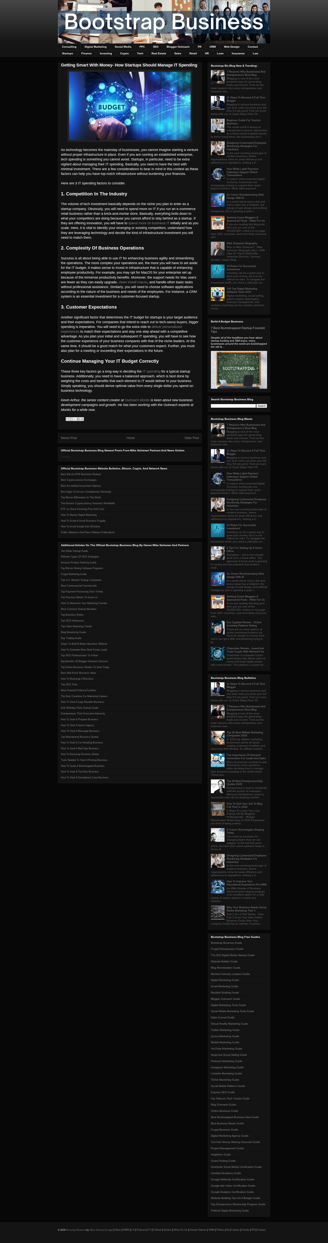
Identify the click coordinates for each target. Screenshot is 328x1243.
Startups (67, 53)
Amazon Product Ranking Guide (78, 562)
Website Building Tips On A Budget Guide (235, 1198)
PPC (142, 46)
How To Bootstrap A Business (77, 678)
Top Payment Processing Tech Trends (82, 591)
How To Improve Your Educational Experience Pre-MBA (246, 883)
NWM (126, 1229)
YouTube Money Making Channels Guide (235, 1141)
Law (255, 53)
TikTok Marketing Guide (225, 1079)
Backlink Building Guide (225, 992)
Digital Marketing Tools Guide (228, 1005)
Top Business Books (72, 614)
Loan (220, 53)
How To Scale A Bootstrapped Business (83, 765)
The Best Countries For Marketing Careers (84, 696)
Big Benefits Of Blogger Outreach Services (84, 661)
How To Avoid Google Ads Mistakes (80, 526)
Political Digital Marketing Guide (230, 1210)
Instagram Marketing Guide (227, 1067)
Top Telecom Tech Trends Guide (230, 1098)
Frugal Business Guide (224, 1129)
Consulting (69, 46)
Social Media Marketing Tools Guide (232, 1011)
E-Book (157, 1229)
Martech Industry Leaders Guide (230, 973)
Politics (220, 1229)
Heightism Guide (221, 1154)
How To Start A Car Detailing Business (82, 742)
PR (199, 46)
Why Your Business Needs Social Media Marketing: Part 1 (246, 909)
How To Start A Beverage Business (80, 731)
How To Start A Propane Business (79, 719)
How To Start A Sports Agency (77, 725)
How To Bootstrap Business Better (80, 754)
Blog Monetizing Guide (73, 632)
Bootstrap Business (76, 1229)
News (118, 1229)
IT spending (151, 371)
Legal (110, 1229)
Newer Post (69, 438)
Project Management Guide (227, 1148)
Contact (253, 46)
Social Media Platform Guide (228, 1085)
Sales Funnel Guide (223, 1017)
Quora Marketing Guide (225, 1036)
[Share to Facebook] (78, 419)
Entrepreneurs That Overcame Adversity (83, 713)
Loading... (66, 456)
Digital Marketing (96, 46)
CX (133, 1229)
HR (207, 53)
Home (131, 438)
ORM (213, 46)
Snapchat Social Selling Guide (229, 1054)
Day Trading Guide (71, 638)
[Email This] (67, 419)
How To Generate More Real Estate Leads (84, 649)
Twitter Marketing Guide (225, 1029)
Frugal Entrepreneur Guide (227, 948)
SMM (211, 1229)
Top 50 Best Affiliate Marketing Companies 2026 (245, 734)
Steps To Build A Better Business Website (84, 643)
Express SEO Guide (223, 1092)
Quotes (167, 1229)
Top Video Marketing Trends (76, 626)
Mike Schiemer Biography (242, 243)
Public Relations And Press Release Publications (88, 532)
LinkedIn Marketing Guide (226, 1073)
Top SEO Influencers (72, 620)
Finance (86, 53)
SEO (155, 46)
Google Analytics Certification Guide (232, 1191)
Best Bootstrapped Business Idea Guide (235, 1117)
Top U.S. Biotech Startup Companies (81, 580)
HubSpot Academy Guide (226, 1173)
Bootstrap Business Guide (226, 942)
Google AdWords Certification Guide (232, 1179)
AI (227, 1229)
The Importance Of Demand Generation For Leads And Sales (246, 756)
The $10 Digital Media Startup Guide (233, 955)
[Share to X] (75, 419)
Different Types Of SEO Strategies (80, 556)
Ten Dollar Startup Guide (74, 551)
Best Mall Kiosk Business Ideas (78, 672)
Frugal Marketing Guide (74, 574)
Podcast (141, 1229)
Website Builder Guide (224, 961)
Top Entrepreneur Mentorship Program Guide (238, 1204)
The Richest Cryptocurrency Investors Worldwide (88, 503)
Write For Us (180, 1229)
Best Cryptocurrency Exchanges (79, 480)
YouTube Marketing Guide (226, 1048)
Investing (106, 53)
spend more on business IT (149, 223)
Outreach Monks (137, 400)
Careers (235, 1229)
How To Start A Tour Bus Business (80, 771)
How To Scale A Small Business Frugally (83, 520)
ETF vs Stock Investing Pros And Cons (82, 509)
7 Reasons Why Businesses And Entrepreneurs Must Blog (246, 73)
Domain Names (197, 1229)
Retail (193, 53)
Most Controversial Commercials (79, 585)
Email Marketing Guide (224, 986)
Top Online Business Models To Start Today (85, 667)
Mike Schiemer (97, 1229)
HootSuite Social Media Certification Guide (236, 1166)
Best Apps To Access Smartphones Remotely (86, 491)
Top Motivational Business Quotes (80, 736)
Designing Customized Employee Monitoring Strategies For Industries (246, 146)
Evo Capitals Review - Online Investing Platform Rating (244, 624)
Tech (140, 53)
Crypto (124, 53)
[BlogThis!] (71, 419)
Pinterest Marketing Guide (226, 1061)
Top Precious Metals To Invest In (79, 597)
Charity (245, 1229)
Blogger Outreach (178, 46)
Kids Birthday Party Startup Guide (79, 707)
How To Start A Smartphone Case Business (85, 777)
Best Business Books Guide (227, 1123)
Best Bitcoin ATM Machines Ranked (81, 474)
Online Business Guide (224, 1110)
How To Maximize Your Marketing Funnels (84, 603)
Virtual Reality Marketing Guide (229, 1023)
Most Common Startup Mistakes (79, 609)
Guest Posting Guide (223, 1160)
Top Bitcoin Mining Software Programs (82, 568)
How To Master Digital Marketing (79, 514)
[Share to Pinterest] (82, 419)
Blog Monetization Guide (225, 967)
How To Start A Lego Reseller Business (82, 701)
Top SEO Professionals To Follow (79, 655)
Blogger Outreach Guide (225, 998)
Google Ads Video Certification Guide (233, 1185)
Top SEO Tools (69, 684)
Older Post (191, 438)
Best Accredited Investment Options (81, 485)
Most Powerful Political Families (78, 690)
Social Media (123, 46)
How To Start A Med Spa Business (80, 748)
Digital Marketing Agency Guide (229, 1135)
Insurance (238, 53)
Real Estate (158, 53)
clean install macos (133, 282)
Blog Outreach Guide (223, 1104)
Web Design (232, 46)
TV (149, 1229)
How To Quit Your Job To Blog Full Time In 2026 (244, 805)
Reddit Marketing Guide (225, 1042)
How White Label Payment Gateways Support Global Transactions (242, 172)
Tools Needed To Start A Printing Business (84, 760)
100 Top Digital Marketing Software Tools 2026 (242, 290)
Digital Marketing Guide (225, 980)
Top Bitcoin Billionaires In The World (81, 497)
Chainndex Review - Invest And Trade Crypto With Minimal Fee (245, 650)
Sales (177, 53)
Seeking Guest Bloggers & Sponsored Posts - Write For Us (246, 219)
